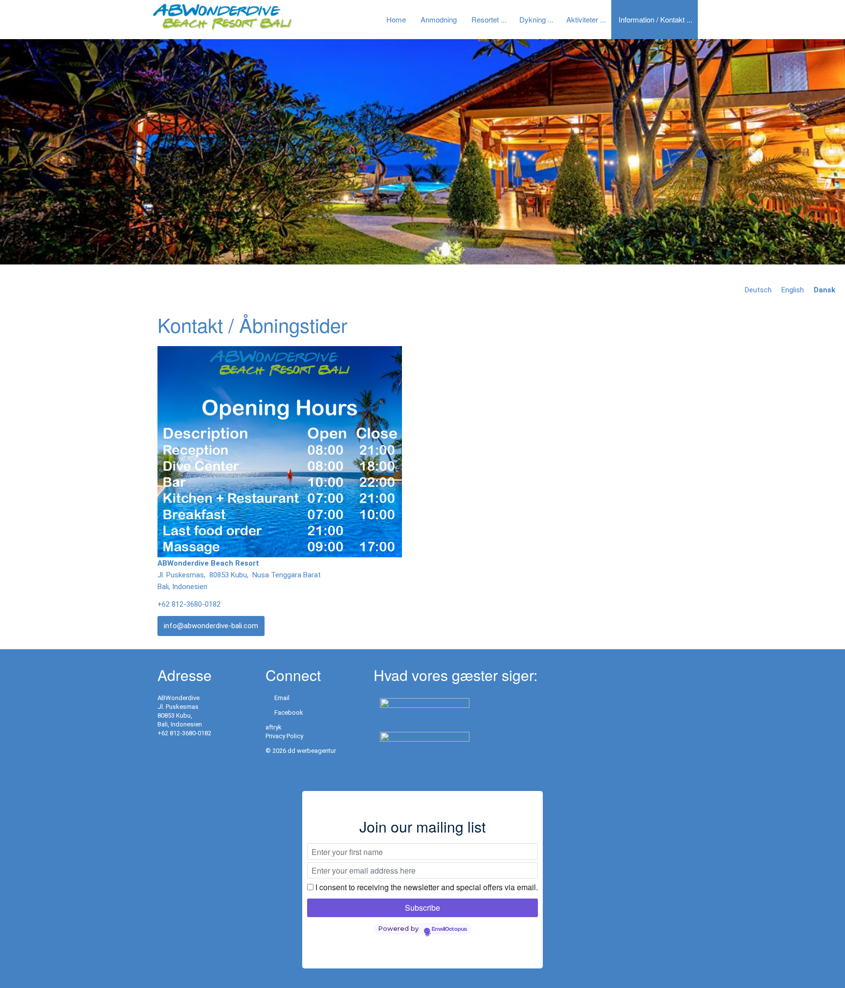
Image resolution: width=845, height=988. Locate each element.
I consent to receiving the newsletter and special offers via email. (426, 887)
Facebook (288, 712)
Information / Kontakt (652, 19)
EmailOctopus (449, 929)
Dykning (532, 19)
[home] (222, 16)
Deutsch (758, 289)
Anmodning (439, 19)
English (792, 289)
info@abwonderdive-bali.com (211, 625)
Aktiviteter (582, 19)
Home (396, 19)
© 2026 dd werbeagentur (301, 750)
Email (281, 698)
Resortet (485, 19)
